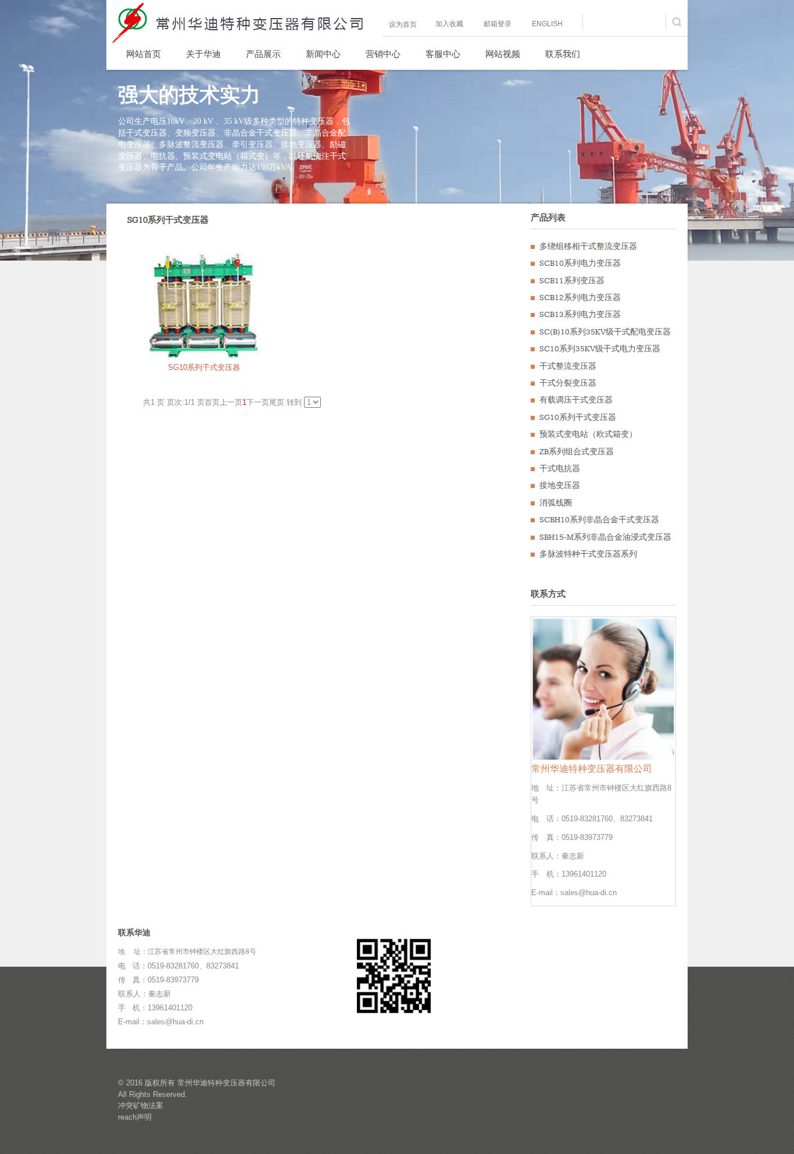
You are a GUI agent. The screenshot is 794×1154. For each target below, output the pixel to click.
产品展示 (263, 54)
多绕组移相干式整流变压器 (588, 246)
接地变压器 (559, 485)
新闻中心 (323, 54)
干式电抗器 (559, 468)
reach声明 (135, 1117)
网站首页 (143, 54)
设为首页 (403, 24)
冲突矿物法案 (140, 1105)
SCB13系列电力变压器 (580, 314)
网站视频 (502, 54)
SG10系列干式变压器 (204, 367)
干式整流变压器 (567, 366)
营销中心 (383, 54)
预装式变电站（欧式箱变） (588, 434)
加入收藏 (449, 24)
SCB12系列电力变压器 (580, 297)
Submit (678, 22)
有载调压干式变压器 (576, 400)
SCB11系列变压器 (572, 281)
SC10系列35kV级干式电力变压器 (599, 349)
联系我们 (562, 54)
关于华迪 (203, 54)
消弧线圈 (555, 503)
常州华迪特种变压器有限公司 (226, 1082)
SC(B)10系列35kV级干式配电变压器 (605, 332)
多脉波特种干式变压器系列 (588, 554)
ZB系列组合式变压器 (576, 452)
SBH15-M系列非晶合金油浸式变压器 (605, 537)
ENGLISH (547, 24)
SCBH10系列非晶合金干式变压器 (599, 520)
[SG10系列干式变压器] (204, 306)
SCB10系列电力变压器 (580, 263)
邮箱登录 (498, 24)
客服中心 (442, 54)
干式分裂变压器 (567, 383)
